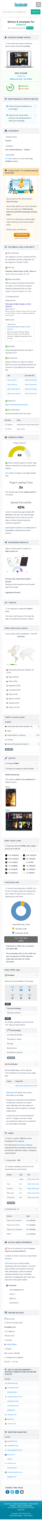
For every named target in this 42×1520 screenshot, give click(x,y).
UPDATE (30, 28)
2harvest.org (11, 1463)
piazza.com (11, 1454)
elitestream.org (12, 1383)
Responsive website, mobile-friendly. (19, 769)
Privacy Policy (28, 1515)
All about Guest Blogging (19, 1503)
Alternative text (11, 1093)
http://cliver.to (12, 380)
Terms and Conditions (16, 1515)
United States (12, 1344)
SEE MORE (9, 749)
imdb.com (10, 1419)
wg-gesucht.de (12, 1441)
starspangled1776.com (15, 1450)
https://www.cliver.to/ (32, 380)
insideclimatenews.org (14, 1472)
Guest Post (7, 1503)
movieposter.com (13, 1387)
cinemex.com (11, 1423)
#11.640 (8, 159)
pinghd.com (11, 1410)
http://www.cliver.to (13, 389)
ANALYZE (35, 12)
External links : (12, 1209)
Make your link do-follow (21, 79)
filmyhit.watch (12, 1392)
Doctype (12, 763)
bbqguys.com (11, 1477)
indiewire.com (12, 1414)
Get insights (9, 473)
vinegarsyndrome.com (14, 1396)
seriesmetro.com (13, 1401)
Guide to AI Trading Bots (24, 1505)
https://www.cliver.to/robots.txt (16, 405)
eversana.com (12, 1468)
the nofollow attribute (24, 1145)
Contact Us (21, 1509)
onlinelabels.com (12, 1445)
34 (21, 990)
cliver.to (21, 76)
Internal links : (12, 1160)
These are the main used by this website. (20, 847)
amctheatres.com (13, 1406)
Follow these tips (11, 1263)
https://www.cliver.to (14, 393)
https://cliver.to (12, 384)
